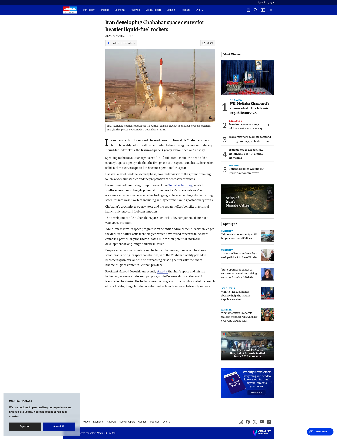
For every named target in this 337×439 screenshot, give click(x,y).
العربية (261, 2)
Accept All (58, 426)
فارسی (271, 2)
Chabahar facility (178, 185)
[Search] (255, 10)
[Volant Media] (262, 433)
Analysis (135, 10)
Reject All (25, 426)
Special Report (153, 10)
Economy (120, 10)
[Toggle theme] (271, 10)
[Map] (248, 10)
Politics (105, 10)
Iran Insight (89, 10)
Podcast (185, 10)
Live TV (199, 10)
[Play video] (263, 10)
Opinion (171, 10)
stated (161, 271)
